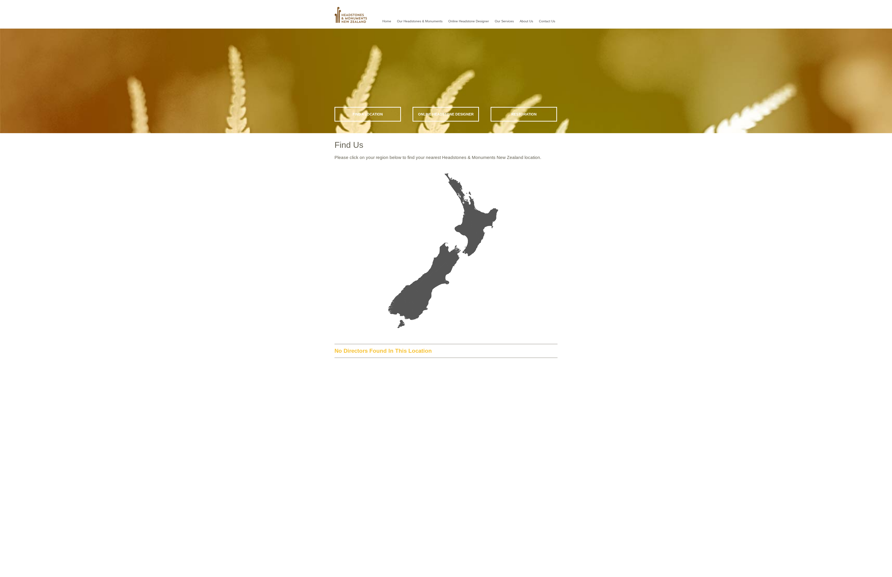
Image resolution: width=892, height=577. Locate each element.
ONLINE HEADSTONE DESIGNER (446, 114)
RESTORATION (524, 114)
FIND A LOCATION (368, 114)
